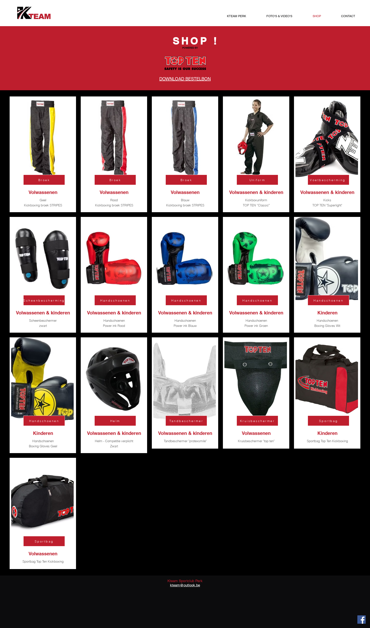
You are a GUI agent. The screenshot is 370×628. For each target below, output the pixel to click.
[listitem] (43, 154)
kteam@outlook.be (185, 585)
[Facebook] (361, 619)
